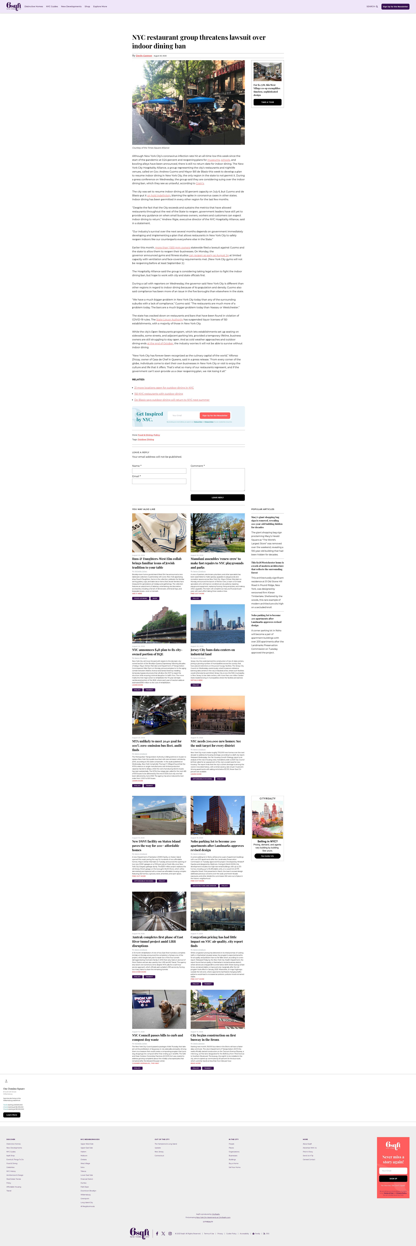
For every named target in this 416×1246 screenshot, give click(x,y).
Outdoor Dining (146, 439)
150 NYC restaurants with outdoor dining (158, 393)
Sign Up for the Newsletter (395, 7)
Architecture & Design (14, 1175)
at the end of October (160, 343)
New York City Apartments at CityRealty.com (213, 1217)
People (231, 1144)
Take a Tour (267, 102)
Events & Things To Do (15, 1160)
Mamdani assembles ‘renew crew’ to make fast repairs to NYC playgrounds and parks (217, 563)
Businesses (233, 1156)
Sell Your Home (234, 1167)
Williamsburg (85, 1195)
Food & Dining (145, 435)
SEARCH (371, 6)
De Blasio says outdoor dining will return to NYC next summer (172, 399)
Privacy (220, 1234)
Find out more (197, 594)
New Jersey (159, 1152)
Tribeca (83, 1171)
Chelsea (84, 1160)
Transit (149, 690)
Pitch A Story (308, 1152)
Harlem (83, 1152)
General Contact (309, 1160)
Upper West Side (87, 1144)
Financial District (87, 1179)
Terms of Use (198, 422)
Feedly (257, 1234)
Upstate (158, 1148)
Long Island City (87, 1202)
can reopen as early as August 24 (209, 255)
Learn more (137, 685)
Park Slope (85, 1187)
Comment (198, 466)
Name (136, 466)
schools (225, 159)
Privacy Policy (209, 422)
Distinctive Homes (33, 6)
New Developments (71, 6)
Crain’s (200, 183)
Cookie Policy (231, 1234)
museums (213, 159)
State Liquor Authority (169, 319)
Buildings (232, 1160)
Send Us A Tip (308, 1156)
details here (196, 680)
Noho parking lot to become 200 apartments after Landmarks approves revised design (217, 845)
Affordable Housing (202, 779)
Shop (87, 6)
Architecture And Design (204, 886)
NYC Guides (52, 6)
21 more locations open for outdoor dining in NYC (164, 387)
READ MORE (196, 1063)
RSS (267, 1234)
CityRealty (216, 1214)
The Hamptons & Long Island (166, 1144)
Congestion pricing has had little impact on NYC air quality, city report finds (217, 941)
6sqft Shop (10, 1156)
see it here (137, 594)
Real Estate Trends (13, 1179)
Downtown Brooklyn (88, 1191)
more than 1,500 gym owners (172, 247)
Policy (157, 435)
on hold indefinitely (159, 195)
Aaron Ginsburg (199, 571)
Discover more (139, 972)
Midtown (84, 1156)
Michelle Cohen (141, 571)
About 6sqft (307, 1144)
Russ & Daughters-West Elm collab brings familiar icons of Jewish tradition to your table (156, 563)
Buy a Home (233, 1163)
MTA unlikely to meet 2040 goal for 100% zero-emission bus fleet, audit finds (157, 745)
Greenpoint (85, 1199)
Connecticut (159, 1156)
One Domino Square (14, 1088)
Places (231, 1148)
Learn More (11, 1115)
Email (136, 476)
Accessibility (244, 1234)
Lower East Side (87, 1175)
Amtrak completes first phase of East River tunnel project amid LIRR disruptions (157, 941)
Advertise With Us (310, 1148)
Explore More (100, 6)
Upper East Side (87, 1148)
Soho (82, 1167)
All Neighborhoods (88, 1206)
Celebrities (10, 1167)
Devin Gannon (144, 55)
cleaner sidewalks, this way (145, 1063)
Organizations (234, 1152)
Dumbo (83, 1183)
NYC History (11, 1171)
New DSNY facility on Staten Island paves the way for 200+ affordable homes (156, 845)
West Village (85, 1163)
